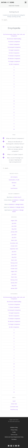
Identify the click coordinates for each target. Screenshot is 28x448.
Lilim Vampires (14, 177)
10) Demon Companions (14, 41)
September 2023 (14, 248)
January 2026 (14, 231)
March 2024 (14, 240)
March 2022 (14, 277)
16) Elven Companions (14, 53)
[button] (14, 138)
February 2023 (14, 263)
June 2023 (14, 254)
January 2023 (14, 265)
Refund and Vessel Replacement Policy (14, 437)
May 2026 (14, 229)
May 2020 (14, 285)
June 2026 (14, 226)
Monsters (14, 182)
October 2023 (14, 246)
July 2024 (14, 237)
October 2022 (14, 268)
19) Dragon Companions (14, 61)
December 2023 (14, 243)
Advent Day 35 (17, 197)
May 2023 (14, 257)
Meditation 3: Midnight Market (16, 204)
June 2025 (14, 234)
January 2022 (14, 282)
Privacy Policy (14, 430)
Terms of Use (14, 434)
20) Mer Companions (14, 64)
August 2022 (14, 271)
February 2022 (14, 280)
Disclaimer (14, 439)
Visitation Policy (14, 427)
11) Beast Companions (14, 44)
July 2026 (14, 223)
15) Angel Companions (14, 50)
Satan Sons (7, 2)
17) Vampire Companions (14, 55)
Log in (14, 401)
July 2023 (14, 251)
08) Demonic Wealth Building (14, 38)
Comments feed (14, 406)
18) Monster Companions (14, 58)
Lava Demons (14, 188)
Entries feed (14, 404)
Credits (14, 432)
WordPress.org (14, 409)
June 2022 (14, 274)
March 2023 (14, 260)
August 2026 (14, 220)
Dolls (14, 185)
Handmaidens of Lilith (14, 180)
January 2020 (14, 288)
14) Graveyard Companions (14, 47)
